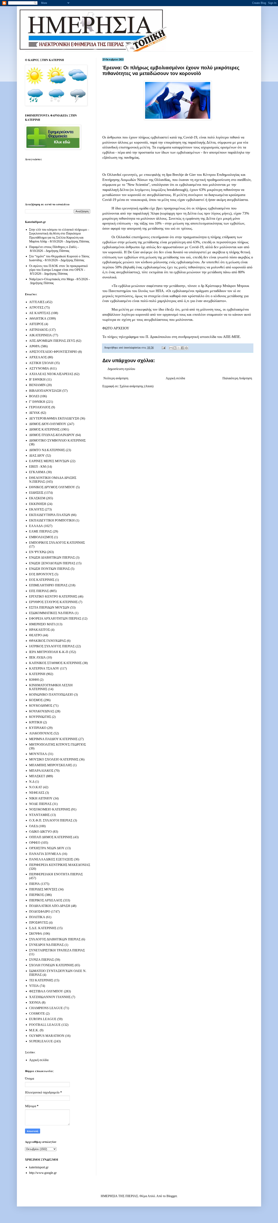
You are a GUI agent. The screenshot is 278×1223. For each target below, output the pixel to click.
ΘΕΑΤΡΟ (35, 635)
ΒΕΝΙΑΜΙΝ (37, 385)
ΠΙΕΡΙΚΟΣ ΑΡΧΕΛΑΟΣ (45, 900)
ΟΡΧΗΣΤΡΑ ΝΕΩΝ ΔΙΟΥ (47, 848)
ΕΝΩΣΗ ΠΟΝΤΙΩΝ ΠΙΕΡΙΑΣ (49, 568)
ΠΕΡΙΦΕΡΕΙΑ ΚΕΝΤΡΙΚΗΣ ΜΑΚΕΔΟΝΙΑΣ (59, 865)
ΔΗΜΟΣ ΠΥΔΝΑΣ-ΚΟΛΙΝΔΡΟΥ (52, 435)
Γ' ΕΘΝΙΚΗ (37, 401)
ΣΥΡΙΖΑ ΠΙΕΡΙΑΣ (41, 959)
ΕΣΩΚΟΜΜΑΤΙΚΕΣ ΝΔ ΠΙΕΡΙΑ (51, 613)
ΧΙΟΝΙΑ (35, 1002)
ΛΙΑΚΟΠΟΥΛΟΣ (41, 733)
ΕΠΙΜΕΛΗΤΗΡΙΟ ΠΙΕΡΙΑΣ (48, 585)
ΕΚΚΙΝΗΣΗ (37, 504)
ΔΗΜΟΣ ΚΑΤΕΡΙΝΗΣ (44, 429)
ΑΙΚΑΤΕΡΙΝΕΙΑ (40, 335)
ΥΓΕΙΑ (34, 985)
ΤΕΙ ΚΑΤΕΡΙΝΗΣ (41, 980)
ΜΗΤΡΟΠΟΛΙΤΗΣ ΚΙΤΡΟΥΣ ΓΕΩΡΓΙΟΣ (57, 744)
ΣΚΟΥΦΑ (35, 933)
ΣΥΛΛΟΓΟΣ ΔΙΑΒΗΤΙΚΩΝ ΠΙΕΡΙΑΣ (55, 939)
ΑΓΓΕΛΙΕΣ (37, 302)
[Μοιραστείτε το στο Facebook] (183, 348)
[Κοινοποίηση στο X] (179, 348)
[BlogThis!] (175, 348)
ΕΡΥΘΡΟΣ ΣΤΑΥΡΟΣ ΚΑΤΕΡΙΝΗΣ (53, 602)
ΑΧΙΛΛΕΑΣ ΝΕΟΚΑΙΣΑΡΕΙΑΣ (51, 374)
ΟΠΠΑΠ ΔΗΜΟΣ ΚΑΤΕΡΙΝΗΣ (50, 837)
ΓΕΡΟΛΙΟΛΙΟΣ (39, 407)
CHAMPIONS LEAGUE (46, 1008)
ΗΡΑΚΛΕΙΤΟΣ (39, 629)
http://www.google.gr (43, 1172)
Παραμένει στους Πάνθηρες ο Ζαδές (53, 247)
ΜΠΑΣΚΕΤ (37, 776)
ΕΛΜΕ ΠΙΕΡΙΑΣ (40, 531)
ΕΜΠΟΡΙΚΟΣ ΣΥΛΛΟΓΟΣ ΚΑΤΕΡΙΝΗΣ (57, 542)
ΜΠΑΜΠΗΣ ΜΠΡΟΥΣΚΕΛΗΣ (50, 765)
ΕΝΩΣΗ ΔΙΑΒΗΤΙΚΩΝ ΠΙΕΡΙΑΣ (52, 557)
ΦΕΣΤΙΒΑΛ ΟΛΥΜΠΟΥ (46, 991)
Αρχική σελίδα (175, 378)
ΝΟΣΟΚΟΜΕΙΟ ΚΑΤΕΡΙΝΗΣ (49, 809)
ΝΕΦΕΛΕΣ (36, 792)
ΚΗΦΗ (34, 679)
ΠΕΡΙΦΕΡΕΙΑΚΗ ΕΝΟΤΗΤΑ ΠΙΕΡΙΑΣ (56, 874)
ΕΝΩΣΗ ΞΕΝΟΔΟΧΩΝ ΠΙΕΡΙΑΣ (52, 563)
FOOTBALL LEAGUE (45, 1024)
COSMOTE (37, 1013)
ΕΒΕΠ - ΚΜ (37, 466)
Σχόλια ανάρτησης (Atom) (136, 386)
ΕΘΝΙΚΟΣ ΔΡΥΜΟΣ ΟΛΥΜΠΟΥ (52, 487)
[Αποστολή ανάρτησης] (163, 347)
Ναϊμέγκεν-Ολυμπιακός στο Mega (51, 279)
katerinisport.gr (38, 1167)
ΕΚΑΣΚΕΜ (37, 498)
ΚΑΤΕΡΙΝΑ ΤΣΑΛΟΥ (44, 668)
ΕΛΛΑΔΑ (36, 526)
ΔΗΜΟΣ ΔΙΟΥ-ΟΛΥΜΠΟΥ (47, 424)
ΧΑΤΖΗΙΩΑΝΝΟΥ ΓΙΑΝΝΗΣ (50, 997)
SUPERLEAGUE (41, 1041)
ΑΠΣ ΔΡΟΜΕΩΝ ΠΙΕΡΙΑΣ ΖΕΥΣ (52, 340)
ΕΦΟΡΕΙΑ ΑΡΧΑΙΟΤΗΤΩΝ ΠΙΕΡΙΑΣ (55, 618)
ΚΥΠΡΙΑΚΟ (37, 727)
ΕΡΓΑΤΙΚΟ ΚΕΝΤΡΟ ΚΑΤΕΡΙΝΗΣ (53, 596)
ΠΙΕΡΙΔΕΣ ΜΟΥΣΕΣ (43, 889)
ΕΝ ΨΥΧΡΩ (37, 552)
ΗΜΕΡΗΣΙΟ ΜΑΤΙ (42, 624)
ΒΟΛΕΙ (34, 396)
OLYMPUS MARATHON (46, 1035)
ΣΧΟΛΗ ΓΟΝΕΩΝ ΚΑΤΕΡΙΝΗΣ (51, 965)
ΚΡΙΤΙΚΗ (35, 722)
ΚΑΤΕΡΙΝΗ (37, 674)
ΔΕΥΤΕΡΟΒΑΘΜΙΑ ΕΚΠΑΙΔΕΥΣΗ (54, 418)
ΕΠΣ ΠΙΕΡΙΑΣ (39, 591)
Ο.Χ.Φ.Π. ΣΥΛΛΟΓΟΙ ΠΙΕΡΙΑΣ (50, 820)
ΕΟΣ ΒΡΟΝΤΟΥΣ (41, 574)
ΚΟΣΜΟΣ (36, 700)
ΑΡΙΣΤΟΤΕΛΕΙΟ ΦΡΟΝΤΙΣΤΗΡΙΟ (53, 351)
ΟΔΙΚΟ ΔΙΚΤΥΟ (40, 831)
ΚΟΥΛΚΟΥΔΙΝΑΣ (41, 711)
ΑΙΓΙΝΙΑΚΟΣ (38, 329)
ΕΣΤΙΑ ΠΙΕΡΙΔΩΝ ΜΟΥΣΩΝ (49, 607)
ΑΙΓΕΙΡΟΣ (36, 324)
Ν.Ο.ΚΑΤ (35, 787)
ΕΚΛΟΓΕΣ (36, 509)
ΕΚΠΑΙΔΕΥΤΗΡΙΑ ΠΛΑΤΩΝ (49, 515)
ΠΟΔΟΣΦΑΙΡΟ (39, 911)
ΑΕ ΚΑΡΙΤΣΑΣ (39, 313)
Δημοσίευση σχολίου (121, 369)
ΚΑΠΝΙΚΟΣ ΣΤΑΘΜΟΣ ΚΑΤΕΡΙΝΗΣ (55, 663)
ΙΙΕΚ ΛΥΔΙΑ (37, 657)
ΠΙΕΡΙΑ (34, 883)
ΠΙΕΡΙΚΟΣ (36, 894)
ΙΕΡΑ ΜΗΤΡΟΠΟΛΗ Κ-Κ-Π (48, 652)
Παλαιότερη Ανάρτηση (237, 378)
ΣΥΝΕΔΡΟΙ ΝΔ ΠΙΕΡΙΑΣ (46, 944)
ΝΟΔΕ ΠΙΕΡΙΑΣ (40, 804)
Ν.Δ (31, 781)
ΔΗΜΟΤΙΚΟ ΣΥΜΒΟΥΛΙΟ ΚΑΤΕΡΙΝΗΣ (57, 440)
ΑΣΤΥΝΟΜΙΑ (39, 368)
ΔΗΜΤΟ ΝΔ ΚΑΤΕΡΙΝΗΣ (47, 450)
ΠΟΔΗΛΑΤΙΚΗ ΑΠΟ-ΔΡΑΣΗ (49, 906)
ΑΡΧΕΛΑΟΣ (38, 357)
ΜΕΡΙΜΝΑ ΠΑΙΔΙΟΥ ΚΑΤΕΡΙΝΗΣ (53, 739)
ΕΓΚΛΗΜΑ (37, 472)
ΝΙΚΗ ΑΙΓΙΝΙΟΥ (41, 798)
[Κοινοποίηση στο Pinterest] (186, 348)
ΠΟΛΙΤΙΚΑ (37, 917)
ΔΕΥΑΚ (34, 412)
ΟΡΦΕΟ (34, 842)
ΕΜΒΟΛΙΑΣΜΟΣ (41, 537)
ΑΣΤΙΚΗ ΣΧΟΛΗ (41, 363)
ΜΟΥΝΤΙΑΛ (38, 754)
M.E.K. (34, 1030)
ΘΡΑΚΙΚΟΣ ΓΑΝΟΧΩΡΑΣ (47, 640)
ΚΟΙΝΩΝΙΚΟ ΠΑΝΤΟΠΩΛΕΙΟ (51, 694)
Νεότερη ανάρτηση (115, 378)
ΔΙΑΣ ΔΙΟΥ (37, 455)
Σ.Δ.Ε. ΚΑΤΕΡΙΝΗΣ (42, 928)
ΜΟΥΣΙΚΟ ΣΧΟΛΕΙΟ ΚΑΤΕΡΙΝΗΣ (53, 759)
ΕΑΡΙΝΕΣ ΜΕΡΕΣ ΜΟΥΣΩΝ (49, 461)
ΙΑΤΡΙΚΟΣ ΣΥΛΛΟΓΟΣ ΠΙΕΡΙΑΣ (52, 646)
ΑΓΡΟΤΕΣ (36, 307)
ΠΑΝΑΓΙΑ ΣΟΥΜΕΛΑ (45, 854)
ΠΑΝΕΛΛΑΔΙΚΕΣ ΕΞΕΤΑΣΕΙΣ (51, 859)
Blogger (171, 1196)
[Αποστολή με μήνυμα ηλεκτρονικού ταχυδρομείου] (171, 348)
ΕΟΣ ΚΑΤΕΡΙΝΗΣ (41, 579)
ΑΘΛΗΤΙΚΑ (37, 318)
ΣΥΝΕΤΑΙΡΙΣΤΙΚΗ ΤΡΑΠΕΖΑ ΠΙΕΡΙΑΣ (57, 950)
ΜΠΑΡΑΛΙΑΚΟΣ (41, 770)
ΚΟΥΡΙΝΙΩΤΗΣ (40, 716)
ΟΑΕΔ (33, 826)
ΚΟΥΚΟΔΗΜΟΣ (40, 705)
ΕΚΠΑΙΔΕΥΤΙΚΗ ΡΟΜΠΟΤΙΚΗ (52, 520)
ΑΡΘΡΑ (34, 346)
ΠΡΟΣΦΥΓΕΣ (38, 922)
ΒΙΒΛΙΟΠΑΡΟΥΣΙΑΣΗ (45, 390)
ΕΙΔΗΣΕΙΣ (36, 492)
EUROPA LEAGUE (42, 1019)
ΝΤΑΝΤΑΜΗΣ (39, 815)
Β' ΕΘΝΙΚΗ (37, 379)
